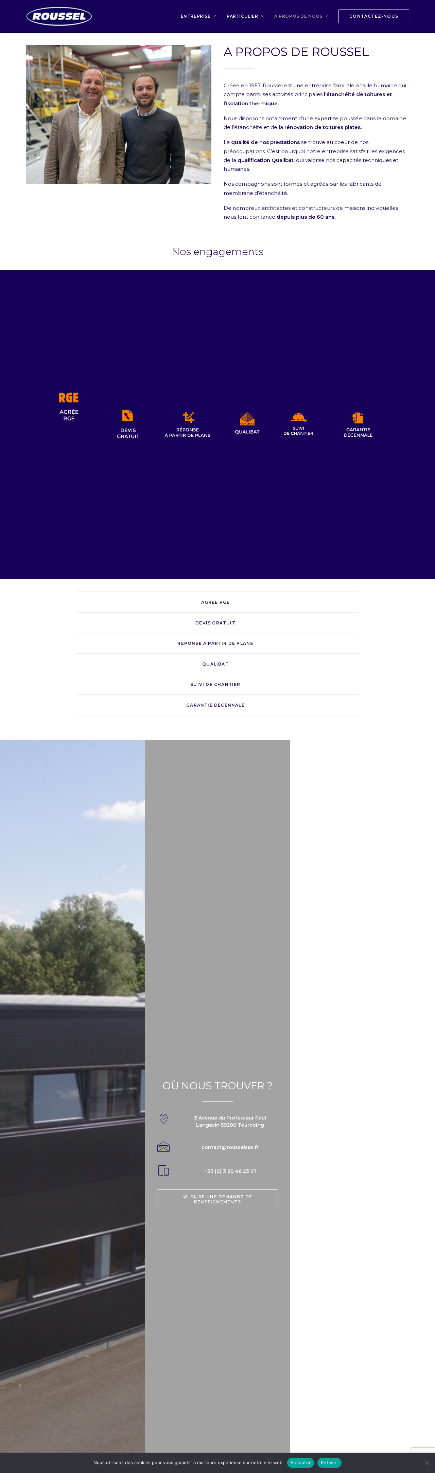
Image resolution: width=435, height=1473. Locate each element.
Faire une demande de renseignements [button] (222, 1199)
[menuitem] (201, 16)
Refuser (329, 1462)
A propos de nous (298, 16)
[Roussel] (59, 16)
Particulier (242, 16)
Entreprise (196, 16)
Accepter (301, 1462)
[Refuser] (426, 1462)
